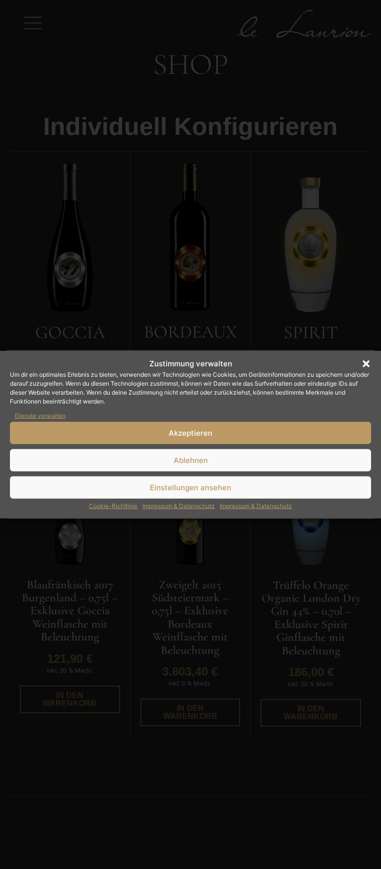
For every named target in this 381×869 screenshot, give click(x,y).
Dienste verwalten (40, 415)
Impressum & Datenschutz (178, 506)
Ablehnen (191, 459)
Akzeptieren (190, 432)
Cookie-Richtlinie (113, 506)
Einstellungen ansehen (190, 487)
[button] (366, 364)
